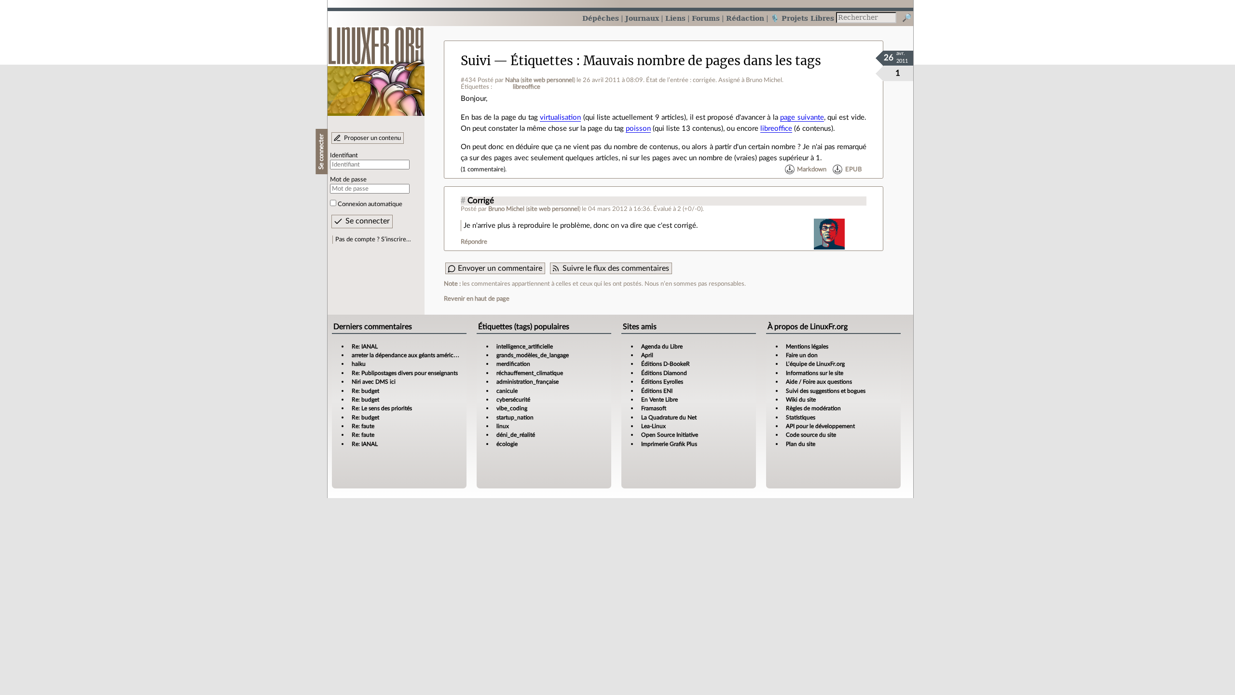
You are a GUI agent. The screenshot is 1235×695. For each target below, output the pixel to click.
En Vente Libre (659, 400)
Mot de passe (348, 179)
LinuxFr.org (376, 66)
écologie (507, 444)
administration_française (527, 382)
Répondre (474, 242)
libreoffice (526, 87)
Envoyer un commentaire (500, 268)
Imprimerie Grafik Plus (669, 444)
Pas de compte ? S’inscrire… (373, 239)
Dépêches (600, 18)
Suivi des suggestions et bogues (825, 391)
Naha (512, 80)
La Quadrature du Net (669, 417)
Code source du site (811, 435)
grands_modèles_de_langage (532, 355)
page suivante (801, 117)
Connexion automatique (370, 204)
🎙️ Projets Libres (802, 18)
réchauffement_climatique (529, 373)
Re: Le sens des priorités (382, 408)
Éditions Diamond (664, 373)
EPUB (853, 169)
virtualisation (560, 117)
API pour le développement (820, 426)
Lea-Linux (653, 426)
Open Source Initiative (669, 435)
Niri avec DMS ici (374, 382)
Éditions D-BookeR (665, 364)
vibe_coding (511, 408)
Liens (675, 18)
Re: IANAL (365, 346)
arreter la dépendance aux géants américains (408, 355)
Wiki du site (801, 400)
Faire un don (802, 355)
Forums (706, 18)
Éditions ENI (656, 391)
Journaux (642, 18)
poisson (638, 128)
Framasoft (653, 408)
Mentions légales (807, 346)
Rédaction (745, 18)
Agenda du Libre (662, 346)
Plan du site (800, 444)
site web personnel (548, 80)
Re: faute (363, 426)
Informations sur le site (814, 373)
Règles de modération (813, 408)
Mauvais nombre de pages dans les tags (702, 61)
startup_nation (515, 417)
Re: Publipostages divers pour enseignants (405, 373)
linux (502, 426)
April (647, 355)
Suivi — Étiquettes (517, 61)
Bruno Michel (506, 209)
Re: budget (365, 391)
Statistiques (800, 417)
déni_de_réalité (515, 435)
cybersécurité (513, 400)
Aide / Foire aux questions (819, 382)
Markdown (811, 169)
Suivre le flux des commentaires (616, 268)
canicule (507, 391)
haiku (359, 364)
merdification (513, 364)
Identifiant (344, 155)
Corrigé (480, 201)
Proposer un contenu (372, 138)
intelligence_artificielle (524, 346)
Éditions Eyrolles (662, 382)
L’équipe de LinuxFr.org (815, 364)
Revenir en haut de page (476, 299)
